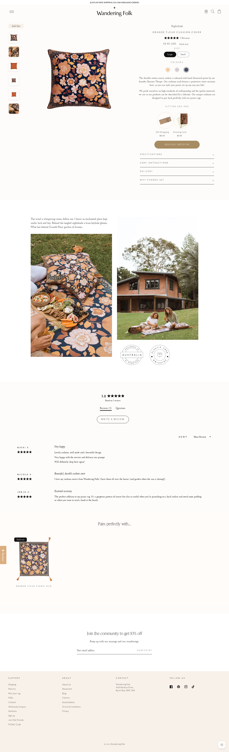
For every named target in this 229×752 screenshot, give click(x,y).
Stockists (12, 711)
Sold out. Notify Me (177, 145)
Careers (66, 698)
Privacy (65, 711)
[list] (114, 562)
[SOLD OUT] (162, 124)
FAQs (10, 698)
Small (183, 54)
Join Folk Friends (16, 720)
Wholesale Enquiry (17, 707)
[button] (213, 11)
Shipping (12, 685)
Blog (64, 694)
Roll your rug (14, 694)
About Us (66, 685)
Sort (184, 437)
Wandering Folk (118, 744)
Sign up (11, 716)
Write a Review (115, 420)
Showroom (67, 689)
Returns (12, 689)
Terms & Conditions (71, 707)
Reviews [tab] (106, 408)
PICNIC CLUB (14, 725)
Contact (12, 702)
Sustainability (68, 702)
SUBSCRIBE (144, 650)
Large (170, 54)
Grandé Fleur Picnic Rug (34, 586)
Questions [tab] (120, 408)
